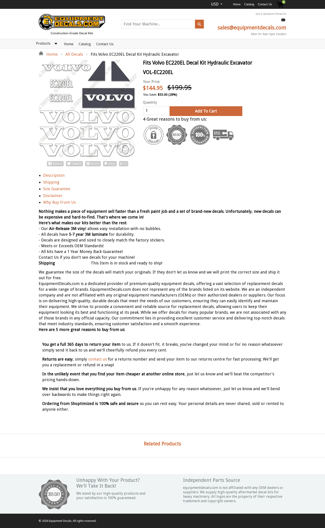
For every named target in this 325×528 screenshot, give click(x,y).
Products (43, 43)
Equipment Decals (60, 520)
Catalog (249, 4)
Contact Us (265, 4)
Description (54, 175)
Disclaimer (53, 195)
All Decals (74, 54)
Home (237, 4)
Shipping (51, 182)
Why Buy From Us (59, 202)
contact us (97, 359)
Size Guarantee (56, 188)
